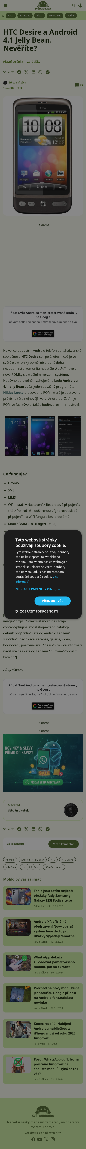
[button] (43, 589)
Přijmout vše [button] (52, 601)
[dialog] (43, 574)
